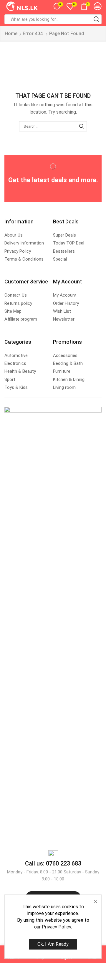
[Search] (82, 126)
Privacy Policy (56, 927)
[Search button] (96, 19)
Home (11, 33)
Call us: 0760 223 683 (53, 863)
